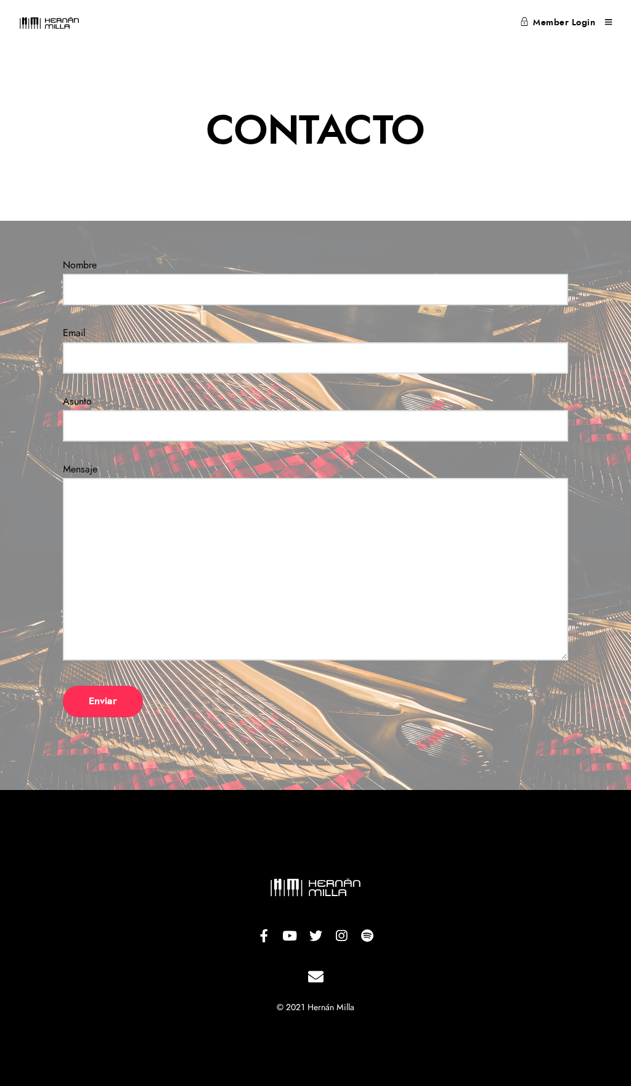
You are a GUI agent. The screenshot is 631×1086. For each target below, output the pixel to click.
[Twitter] (315, 936)
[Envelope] (315, 976)
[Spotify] (367, 936)
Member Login (564, 23)
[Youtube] (290, 936)
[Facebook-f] (264, 936)
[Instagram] (341, 936)
